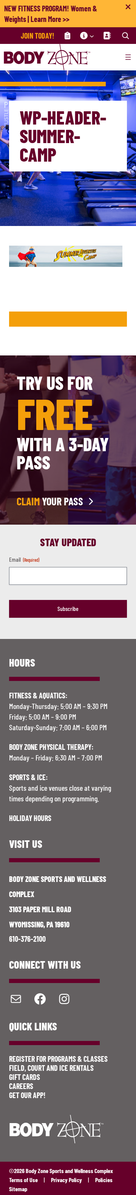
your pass (50, 501)
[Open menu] (128, 57)
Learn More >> (50, 18)
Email (24, 559)
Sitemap (18, 1188)
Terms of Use (23, 1179)
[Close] (128, 8)
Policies (104, 1179)
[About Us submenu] (92, 35)
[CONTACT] (107, 35)
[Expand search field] (125, 35)
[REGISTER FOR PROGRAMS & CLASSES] (67, 35)
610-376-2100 (27, 938)
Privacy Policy (66, 1179)
